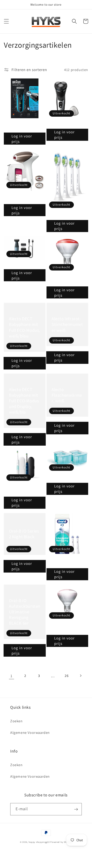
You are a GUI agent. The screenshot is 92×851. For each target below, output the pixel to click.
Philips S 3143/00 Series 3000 (67, 124)
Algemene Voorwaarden (30, 732)
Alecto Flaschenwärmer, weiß (67, 395)
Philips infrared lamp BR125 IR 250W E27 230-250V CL (66, 629)
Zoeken (16, 721)
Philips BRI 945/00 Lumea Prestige (21, 198)
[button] (6, 21)
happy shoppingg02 (39, 841)
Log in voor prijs (22, 139)
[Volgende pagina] (80, 675)
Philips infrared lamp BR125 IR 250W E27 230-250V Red (66, 280)
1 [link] (11, 675)
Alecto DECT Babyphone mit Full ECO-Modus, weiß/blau (24, 327)
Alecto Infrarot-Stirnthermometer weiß (67, 324)
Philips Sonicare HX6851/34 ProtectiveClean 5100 (23, 491)
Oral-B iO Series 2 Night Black (24, 533)
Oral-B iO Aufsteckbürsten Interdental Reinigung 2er (65, 562)
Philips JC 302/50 (59, 478)
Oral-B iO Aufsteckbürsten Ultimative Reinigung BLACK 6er (24, 612)
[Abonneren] (76, 809)
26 (66, 675)
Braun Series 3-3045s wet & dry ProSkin (23, 127)
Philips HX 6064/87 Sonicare (66, 216)
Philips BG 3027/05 (17, 265)
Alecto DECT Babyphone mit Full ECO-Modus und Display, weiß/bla (24, 401)
